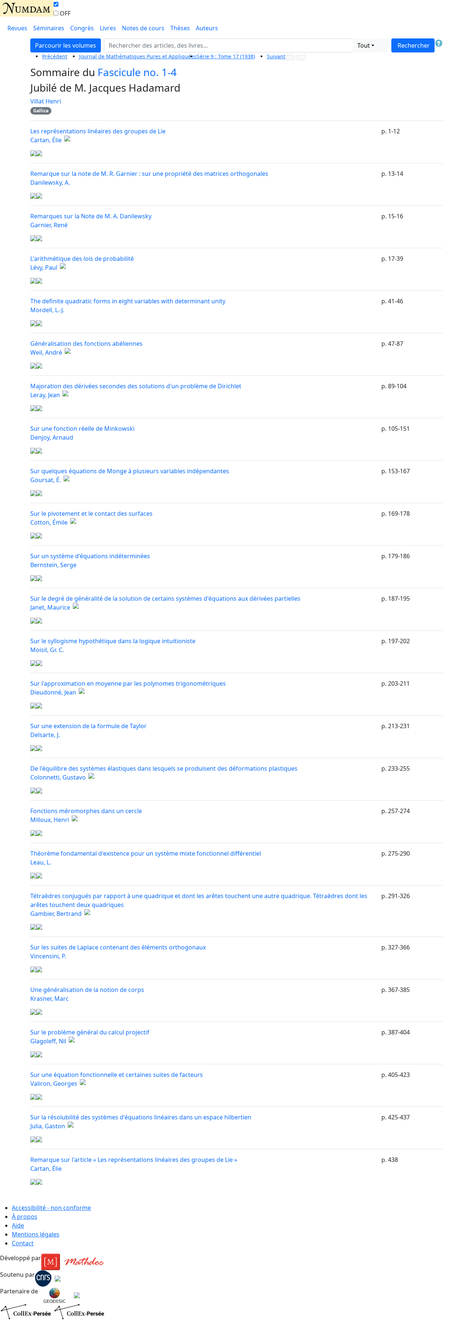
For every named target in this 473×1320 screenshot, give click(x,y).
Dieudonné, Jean (53, 692)
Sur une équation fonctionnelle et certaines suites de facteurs (116, 1075)
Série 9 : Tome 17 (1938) (226, 56)
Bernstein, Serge (53, 565)
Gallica (40, 111)
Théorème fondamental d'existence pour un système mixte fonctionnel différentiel (145, 853)
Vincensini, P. (48, 956)
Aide (18, 1225)
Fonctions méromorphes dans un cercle (86, 811)
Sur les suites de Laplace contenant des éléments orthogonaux (118, 947)
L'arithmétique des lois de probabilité (82, 259)
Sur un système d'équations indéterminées (90, 556)
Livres (108, 28)
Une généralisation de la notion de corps (87, 990)
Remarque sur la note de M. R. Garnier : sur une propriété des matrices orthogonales (149, 174)
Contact (23, 1243)
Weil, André (46, 352)
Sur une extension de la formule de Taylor (88, 726)
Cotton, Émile (49, 522)
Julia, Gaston (47, 1126)
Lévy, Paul (43, 267)
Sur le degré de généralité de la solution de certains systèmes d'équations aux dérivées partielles (165, 598)
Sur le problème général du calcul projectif (89, 1032)
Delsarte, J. (45, 735)
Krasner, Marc (49, 999)
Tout (363, 45)
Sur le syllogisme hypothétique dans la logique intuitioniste (112, 641)
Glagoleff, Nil (48, 1041)
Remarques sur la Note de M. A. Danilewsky (91, 216)
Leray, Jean (45, 395)
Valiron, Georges (53, 1083)
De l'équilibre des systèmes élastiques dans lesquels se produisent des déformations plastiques (163, 768)
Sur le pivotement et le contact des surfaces (91, 513)
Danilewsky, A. (50, 182)
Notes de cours (143, 28)
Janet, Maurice (50, 607)
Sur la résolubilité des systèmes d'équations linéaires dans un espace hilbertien (140, 1117)
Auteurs (207, 28)
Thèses (180, 28)
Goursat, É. (45, 480)
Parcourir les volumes (65, 45)
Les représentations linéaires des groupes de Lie (98, 131)
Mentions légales (35, 1234)
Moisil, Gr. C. (47, 650)
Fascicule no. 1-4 (137, 72)
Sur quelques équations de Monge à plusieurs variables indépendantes (129, 471)
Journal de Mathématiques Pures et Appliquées (138, 56)
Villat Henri (45, 101)
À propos (24, 1216)
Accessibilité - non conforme (51, 1208)
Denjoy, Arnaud (51, 437)
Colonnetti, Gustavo (58, 777)
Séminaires (48, 28)
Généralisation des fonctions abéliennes (86, 344)
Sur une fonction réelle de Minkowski (82, 428)
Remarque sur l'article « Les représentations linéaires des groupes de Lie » (133, 1160)
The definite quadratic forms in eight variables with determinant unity (127, 301)
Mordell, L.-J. (47, 310)
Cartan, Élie (46, 140)
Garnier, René (49, 225)
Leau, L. (40, 862)
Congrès (82, 28)
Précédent (54, 56)
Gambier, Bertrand (56, 914)
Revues (17, 28)
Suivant (276, 56)
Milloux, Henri (49, 820)
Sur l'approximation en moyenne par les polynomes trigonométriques (128, 683)
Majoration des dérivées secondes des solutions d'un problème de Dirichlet (135, 386)
